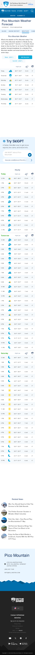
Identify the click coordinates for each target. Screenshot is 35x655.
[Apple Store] (23, 643)
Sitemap (17, 628)
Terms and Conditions (17, 626)
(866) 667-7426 (9, 569)
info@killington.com (12, 572)
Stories (20, 11)
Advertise (17, 618)
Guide (4, 31)
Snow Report (14, 31)
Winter (12, 16)
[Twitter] (15, 638)
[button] (32, 11)
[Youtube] (10, 638)
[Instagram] (21, 638)
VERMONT (5, 27)
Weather (7, 11)
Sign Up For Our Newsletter (17, 621)
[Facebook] (26, 638)
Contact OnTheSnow (17, 615)
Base (9, 57)
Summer (20, 16)
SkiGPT (26, 11)
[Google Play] (13, 643)
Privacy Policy (17, 623)
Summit (17, 61)
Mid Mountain (25, 57)
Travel (13, 11)
